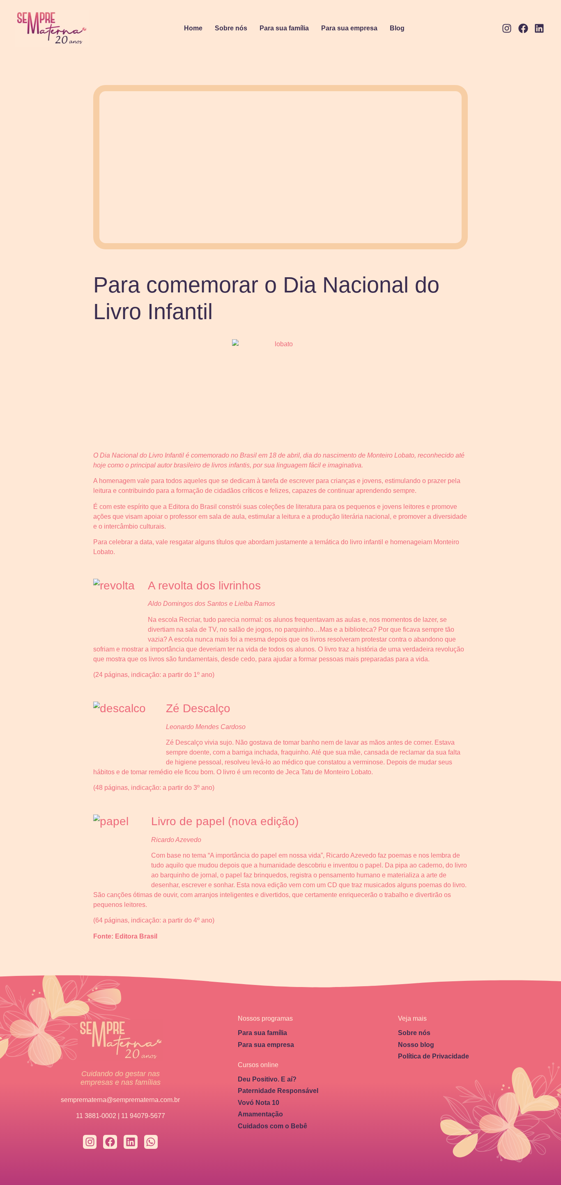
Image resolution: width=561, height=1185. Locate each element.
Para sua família (284, 28)
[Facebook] (523, 29)
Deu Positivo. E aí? (267, 1079)
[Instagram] (507, 29)
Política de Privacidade (433, 1056)
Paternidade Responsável (278, 1090)
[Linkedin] (539, 29)
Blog (397, 28)
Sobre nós (231, 28)
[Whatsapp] (151, 1142)
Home (193, 28)
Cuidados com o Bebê (272, 1126)
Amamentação (260, 1114)
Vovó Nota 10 (258, 1102)
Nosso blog (416, 1044)
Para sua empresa (349, 28)
